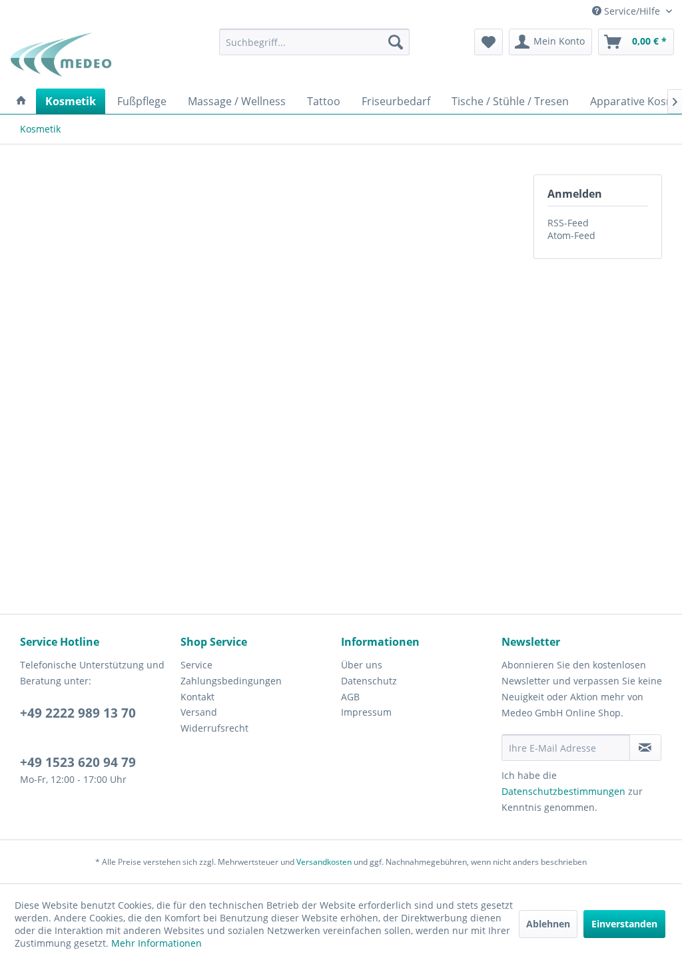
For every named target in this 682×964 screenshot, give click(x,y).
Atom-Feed (571, 235)
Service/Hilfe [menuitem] (632, 11)
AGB (350, 696)
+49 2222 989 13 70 (78, 713)
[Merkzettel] (488, 42)
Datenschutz (369, 680)
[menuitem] (314, 42)
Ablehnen (548, 923)
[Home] (21, 101)
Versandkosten (324, 861)
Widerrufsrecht (214, 728)
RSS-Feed (568, 222)
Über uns (361, 664)
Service (196, 664)
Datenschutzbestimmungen (563, 791)
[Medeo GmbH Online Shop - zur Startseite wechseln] (61, 55)
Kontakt (197, 696)
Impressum (366, 712)
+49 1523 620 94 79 (78, 762)
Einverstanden (624, 923)
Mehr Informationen (156, 943)
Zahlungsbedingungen (231, 680)
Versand (198, 712)
